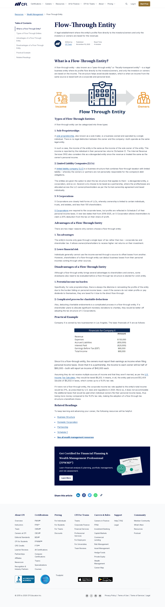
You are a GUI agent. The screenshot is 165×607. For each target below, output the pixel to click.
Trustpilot (59, 575)
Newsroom (19, 562)
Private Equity (99, 557)
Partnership (62, 427)
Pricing (110, 4)
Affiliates (18, 558)
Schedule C (62, 432)
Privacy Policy (110, 595)
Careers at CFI (20, 533)
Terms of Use (123, 595)
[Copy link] (101, 496)
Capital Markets (100, 533)
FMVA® (37, 521)
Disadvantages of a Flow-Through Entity (30, 46)
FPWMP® (38, 541)
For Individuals (60, 521)
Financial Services (82, 529)
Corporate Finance (82, 525)
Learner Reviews (21, 550)
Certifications (36, 4)
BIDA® (37, 537)
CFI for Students (21, 541)
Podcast (137, 533)
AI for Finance (73, 4)
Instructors (19, 525)
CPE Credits (19, 546)
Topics (37, 561)
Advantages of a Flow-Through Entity (28, 39)
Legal (116, 525)
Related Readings (23, 57)
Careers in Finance (101, 521)
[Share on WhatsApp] (95, 496)
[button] (126, 3)
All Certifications (41, 550)
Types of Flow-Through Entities (28, 33)
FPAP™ (37, 525)
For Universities (81, 544)
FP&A (96, 525)
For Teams (59, 529)
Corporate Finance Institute (21, 4)
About (101, 4)
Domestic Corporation (67, 422)
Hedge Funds (99, 552)
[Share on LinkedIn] (78, 496)
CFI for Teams (89, 4)
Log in (133, 4)
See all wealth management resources (75, 437)
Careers (48, 4)
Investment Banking (102, 529)
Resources (60, 4)
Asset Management (102, 548)
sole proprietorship (65, 136)
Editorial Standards (22, 537)
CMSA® (38, 529)
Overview (19, 521)
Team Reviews (80, 548)
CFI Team (68, 44)
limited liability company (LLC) (70, 168)
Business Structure (66, 417)
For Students (60, 525)
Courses (38, 569)
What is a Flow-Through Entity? (28, 29)
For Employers (80, 540)
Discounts (58, 533)
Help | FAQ (118, 521)
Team (17, 529)
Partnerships (20, 554)
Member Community (142, 521)
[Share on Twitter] (90, 496)
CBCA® (37, 533)
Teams (77, 521)
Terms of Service (137, 595)
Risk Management (101, 544)
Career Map (99, 568)
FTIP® (37, 546)
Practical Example (23, 53)
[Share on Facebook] (84, 496)
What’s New (138, 525)
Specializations (41, 565)
